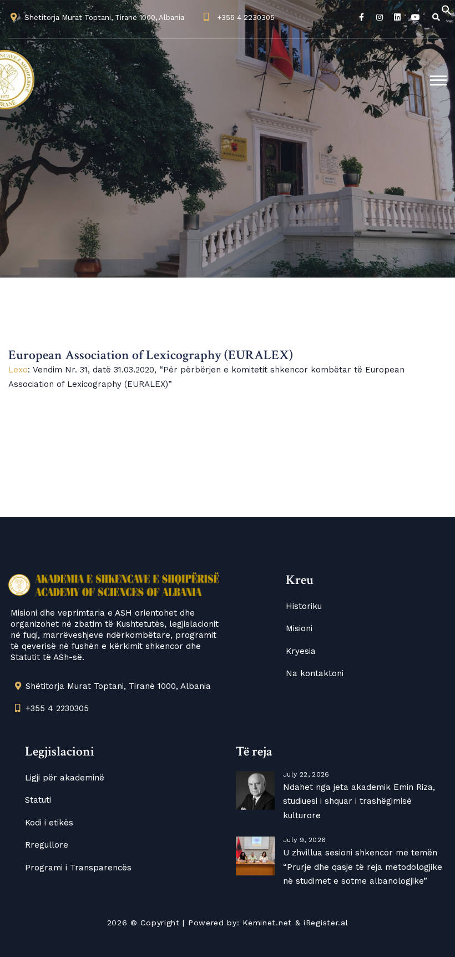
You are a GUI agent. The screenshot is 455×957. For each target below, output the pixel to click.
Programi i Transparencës (78, 868)
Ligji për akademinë (64, 778)
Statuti (38, 800)
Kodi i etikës (49, 823)
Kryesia (301, 651)
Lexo (18, 370)
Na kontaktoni (314, 673)
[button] (446, 9)
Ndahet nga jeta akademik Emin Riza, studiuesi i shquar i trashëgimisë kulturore (359, 801)
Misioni (299, 628)
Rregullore (46, 845)
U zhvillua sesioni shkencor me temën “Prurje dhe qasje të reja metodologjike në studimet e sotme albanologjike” (362, 867)
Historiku (304, 606)
